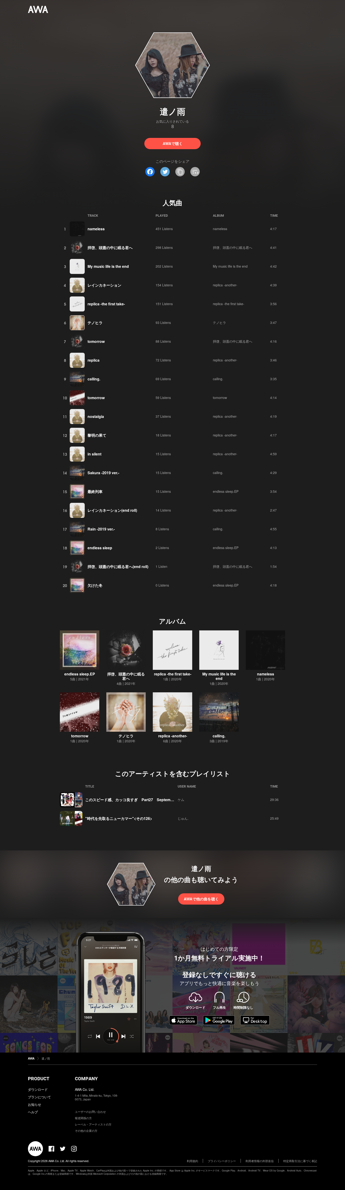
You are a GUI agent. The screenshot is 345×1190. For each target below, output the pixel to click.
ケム (181, 799)
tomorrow (96, 341)
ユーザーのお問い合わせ (90, 1112)
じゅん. (183, 818)
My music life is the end (108, 266)
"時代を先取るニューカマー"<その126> (118, 818)
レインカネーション (104, 285)
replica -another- (225, 285)
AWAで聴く (173, 143)
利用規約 (192, 1161)
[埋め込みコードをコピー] (195, 171)
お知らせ (34, 1104)
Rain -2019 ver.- (101, 529)
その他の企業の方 (86, 1131)
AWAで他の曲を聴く (201, 899)
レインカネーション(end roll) (112, 510)
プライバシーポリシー (222, 1161)
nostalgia (96, 416)
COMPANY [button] (86, 1078)
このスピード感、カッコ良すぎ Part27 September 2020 (135, 799)
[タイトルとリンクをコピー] (180, 171)
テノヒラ (95, 322)
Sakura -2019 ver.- (103, 472)
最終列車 (95, 491)
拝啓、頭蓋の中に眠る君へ (110, 247)
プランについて (39, 1097)
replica (94, 360)
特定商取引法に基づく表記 (300, 1161)
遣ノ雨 (46, 1058)
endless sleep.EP (225, 491)
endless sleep (100, 547)
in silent (94, 454)
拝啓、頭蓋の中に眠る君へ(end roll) (118, 566)
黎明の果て (97, 435)
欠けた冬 (95, 585)
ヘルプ (33, 1112)
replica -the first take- (106, 304)
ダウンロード (38, 1089)
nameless (96, 228)
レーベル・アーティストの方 (93, 1124)
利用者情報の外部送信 (259, 1161)
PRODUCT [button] (38, 1078)
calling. (94, 379)
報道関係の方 (83, 1118)
